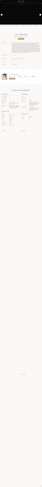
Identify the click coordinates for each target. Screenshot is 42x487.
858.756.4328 (20, 76)
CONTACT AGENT (12, 78)
